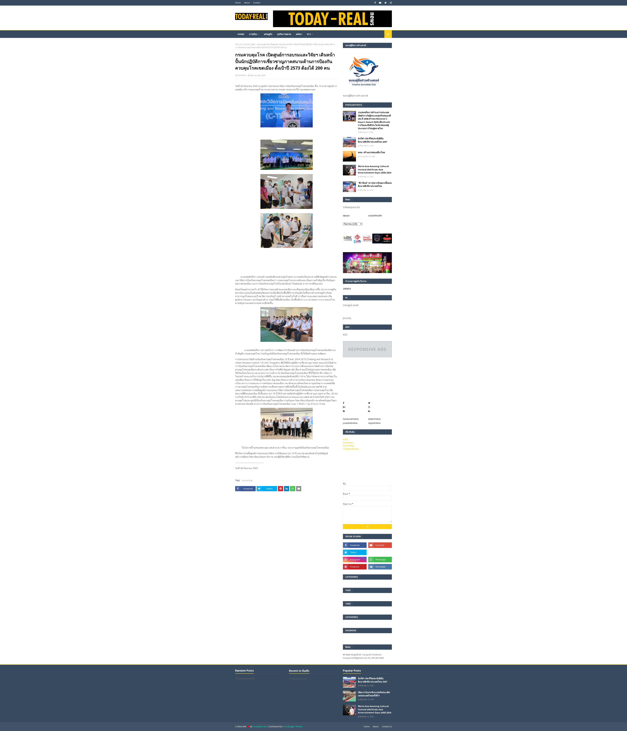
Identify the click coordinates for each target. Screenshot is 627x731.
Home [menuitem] (241, 34)
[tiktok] (380, 552)
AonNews (241, 75)
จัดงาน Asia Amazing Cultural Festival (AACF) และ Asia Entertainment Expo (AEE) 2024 (374, 169)
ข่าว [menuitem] (309, 34)
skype (374, 423)
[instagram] (390, 3)
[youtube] (380, 3)
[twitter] (385, 3)
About (247, 2)
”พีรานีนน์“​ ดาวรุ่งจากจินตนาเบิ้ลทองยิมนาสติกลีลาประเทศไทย (375, 184)
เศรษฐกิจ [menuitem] (268, 34)
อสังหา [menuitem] (299, 34)
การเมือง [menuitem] (253, 34)
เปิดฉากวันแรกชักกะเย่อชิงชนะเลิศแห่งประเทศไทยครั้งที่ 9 (374, 694)
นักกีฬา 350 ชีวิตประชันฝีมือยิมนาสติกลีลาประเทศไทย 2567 (372, 140)
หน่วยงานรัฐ (249, 44)
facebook (351, 418)
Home (238, 2)
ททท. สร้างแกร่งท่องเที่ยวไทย (371, 152)
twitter (374, 418)
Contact (256, 2)
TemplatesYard (260, 726)
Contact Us (387, 726)
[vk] (380, 566)
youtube (350, 423)
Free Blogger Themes (293, 726)
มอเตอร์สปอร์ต (375, 215)
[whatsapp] (380, 559)
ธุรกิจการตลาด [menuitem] (284, 34)
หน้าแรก (238, 44)
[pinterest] (355, 566)
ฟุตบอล (346, 215)
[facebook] (375, 3)
